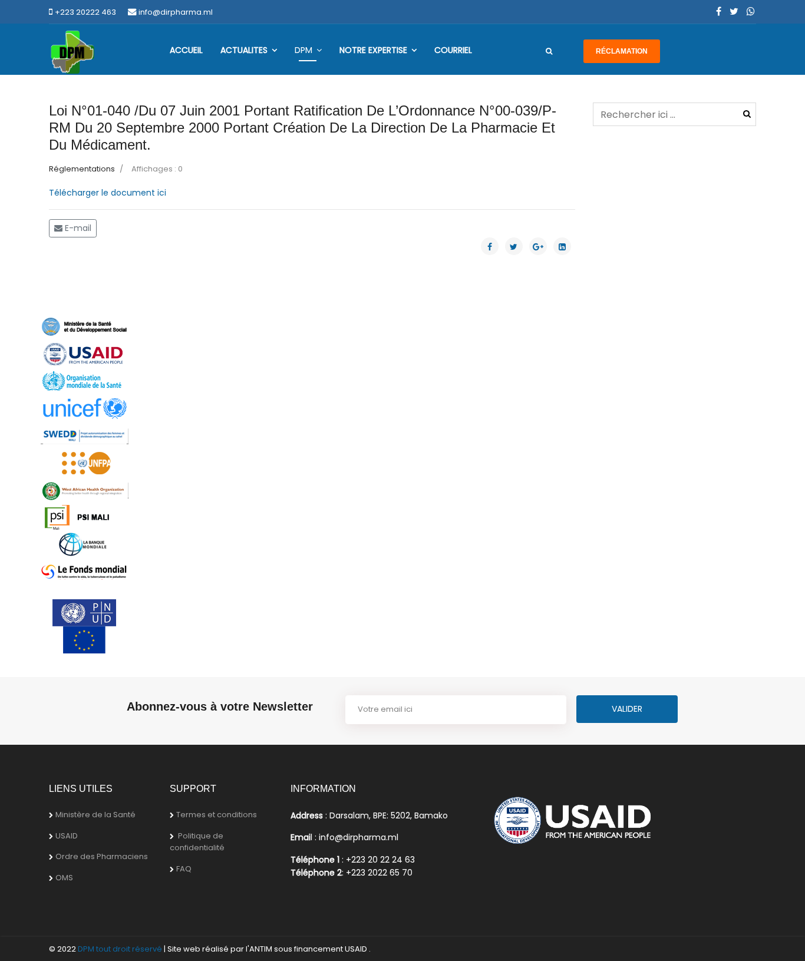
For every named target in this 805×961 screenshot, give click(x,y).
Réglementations (82, 168)
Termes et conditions (216, 814)
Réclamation (622, 51)
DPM (303, 50)
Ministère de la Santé (95, 814)
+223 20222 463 (85, 12)
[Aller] (549, 51)
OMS (64, 877)
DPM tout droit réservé (120, 949)
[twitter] (734, 11)
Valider (747, 114)
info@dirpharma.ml (175, 12)
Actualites (244, 50)
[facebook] (718, 11)
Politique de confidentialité (197, 842)
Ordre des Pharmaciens (101, 856)
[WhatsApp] (751, 11)
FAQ (184, 868)
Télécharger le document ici (107, 193)
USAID (66, 835)
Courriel (453, 50)
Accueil (186, 50)
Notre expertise (373, 50)
